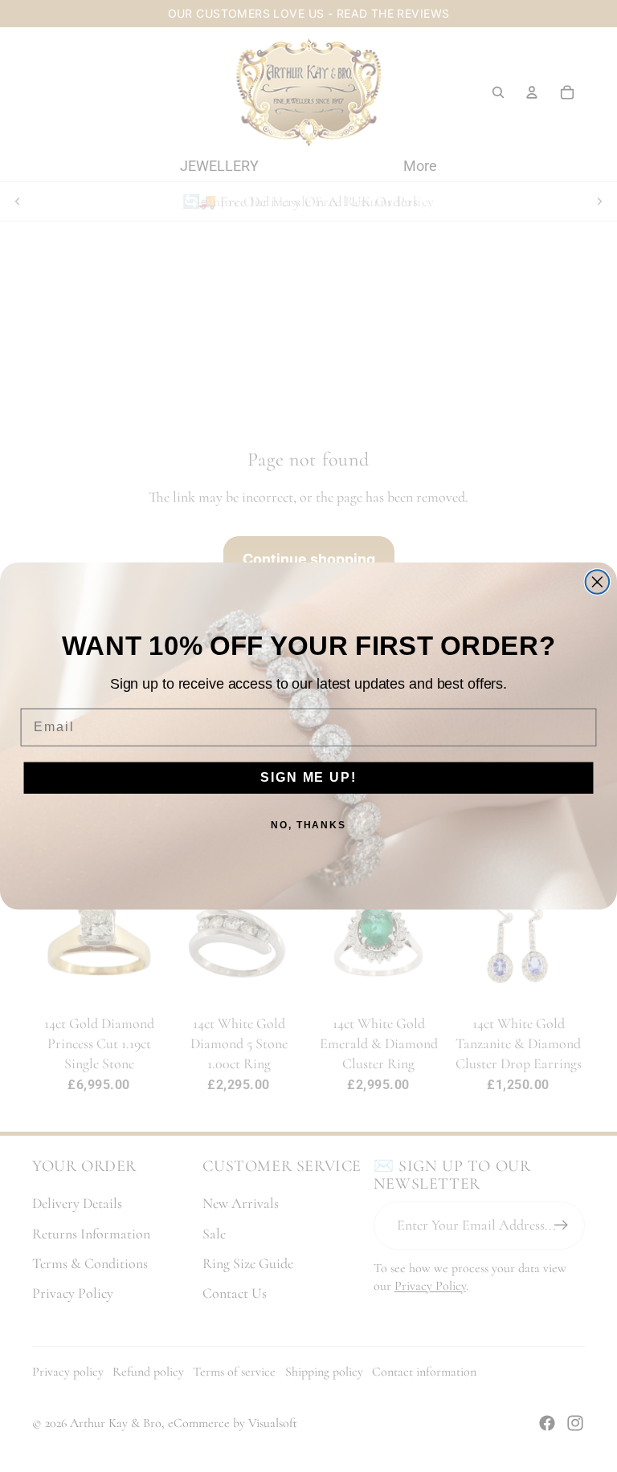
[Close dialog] (598, 582)
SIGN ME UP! (308, 778)
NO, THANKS (308, 826)
